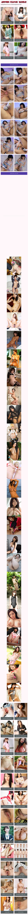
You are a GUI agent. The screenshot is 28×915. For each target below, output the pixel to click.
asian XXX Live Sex (14, 173)
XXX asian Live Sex (14, 64)
